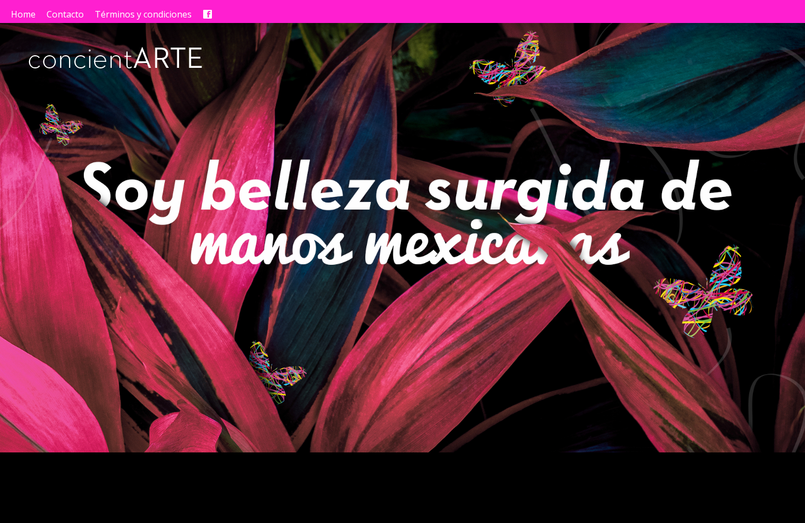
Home (23, 14)
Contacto (65, 14)
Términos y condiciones (143, 14)
